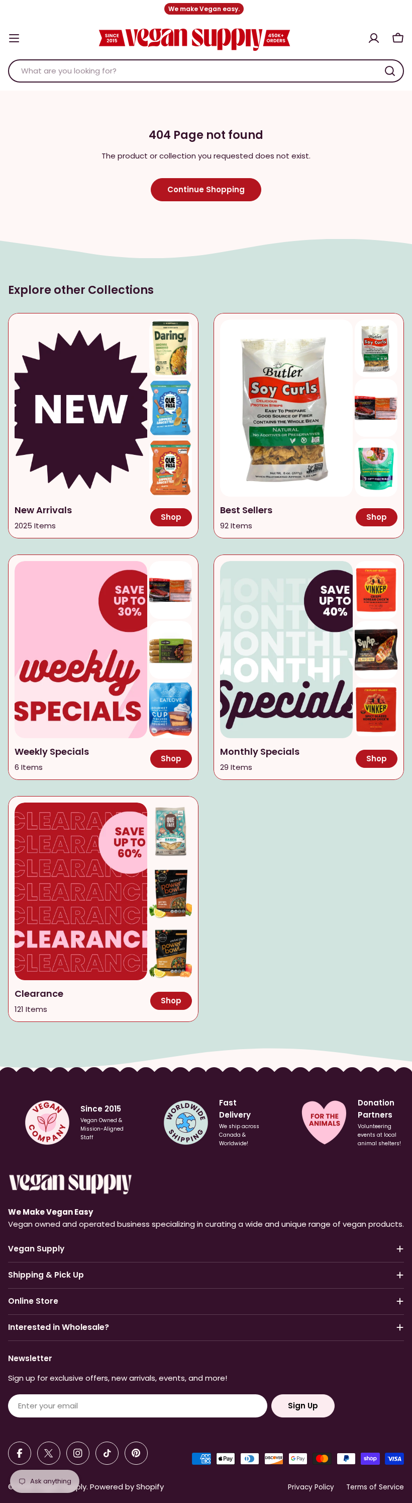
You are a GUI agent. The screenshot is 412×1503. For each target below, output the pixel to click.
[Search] (390, 71)
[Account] (374, 38)
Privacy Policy (311, 1487)
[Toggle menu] (14, 38)
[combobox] (206, 71)
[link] (170, 348)
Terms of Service (375, 1487)
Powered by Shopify (127, 1486)
